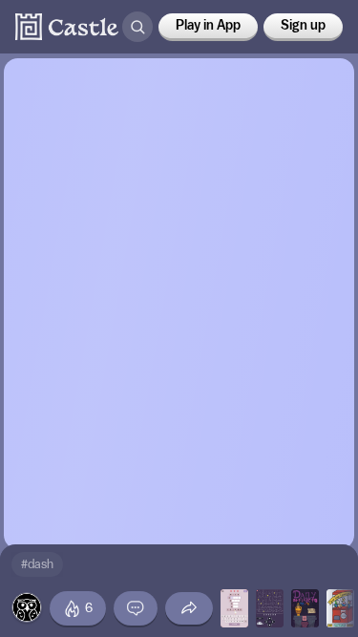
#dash (37, 564)
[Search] (137, 26)
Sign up (303, 25)
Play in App (208, 25)
